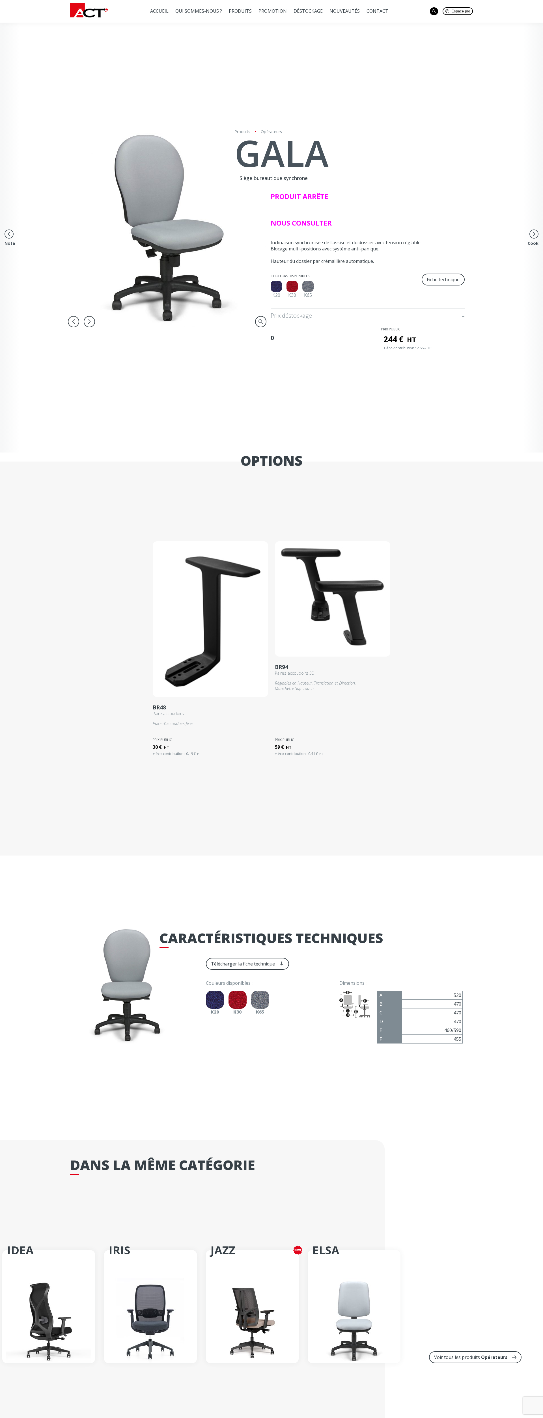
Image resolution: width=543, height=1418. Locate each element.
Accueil (159, 11)
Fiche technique (443, 279)
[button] (73, 321)
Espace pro (460, 11)
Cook (533, 243)
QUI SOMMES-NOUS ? (198, 11)
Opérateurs (271, 131)
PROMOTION (272, 11)
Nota (10, 243)
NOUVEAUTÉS (344, 11)
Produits (240, 11)
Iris (119, 1250)
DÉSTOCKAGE (308, 11)
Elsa (325, 1250)
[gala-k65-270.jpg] (167, 227)
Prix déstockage (292, 315)
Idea (20, 1250)
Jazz (222, 1250)
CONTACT (377, 11)
